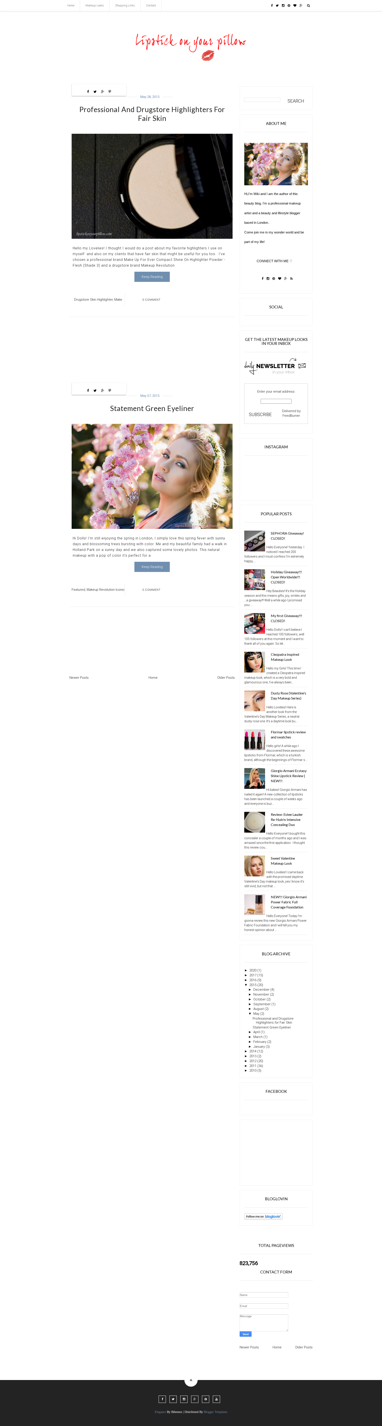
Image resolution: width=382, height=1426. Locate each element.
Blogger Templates (215, 1412)
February (259, 1042)
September (262, 1004)
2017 (252, 975)
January (259, 1047)
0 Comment (151, 299)
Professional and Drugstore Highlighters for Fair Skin (152, 113)
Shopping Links (125, 5)
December (261, 990)
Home (70, 5)
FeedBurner (291, 416)
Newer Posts (79, 678)
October (259, 999)
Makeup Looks (95, 5)
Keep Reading (152, 277)
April (256, 1032)
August (258, 1009)
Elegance (160, 1412)
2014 (252, 1051)
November (261, 994)
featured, (79, 590)
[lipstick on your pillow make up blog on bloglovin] (263, 1219)
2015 (252, 985)
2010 (252, 1070)
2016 (252, 980)
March (258, 1037)
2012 (252, 1061)
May (256, 1014)
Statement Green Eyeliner (152, 408)
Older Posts (226, 678)
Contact (151, 5)
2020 (252, 970)
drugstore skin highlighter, (93, 300)
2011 (252, 1066)
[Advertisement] (152, 351)
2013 (252, 1056)
